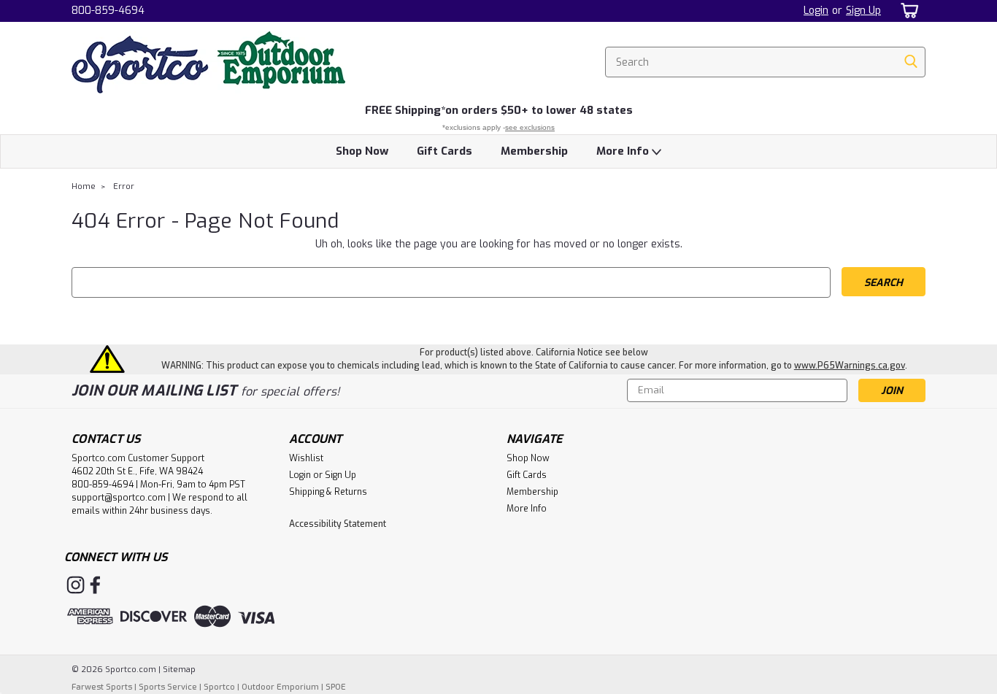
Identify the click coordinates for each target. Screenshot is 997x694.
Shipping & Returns (328, 492)
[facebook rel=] (95, 585)
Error (123, 186)
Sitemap (179, 669)
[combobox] (765, 62)
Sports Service (168, 687)
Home (84, 186)
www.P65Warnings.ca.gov (849, 365)
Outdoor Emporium (280, 687)
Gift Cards (444, 151)
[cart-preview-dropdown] (906, 10)
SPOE (336, 687)
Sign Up (863, 11)
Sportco (219, 687)
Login (816, 11)
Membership (534, 151)
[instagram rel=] (75, 585)
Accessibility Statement (337, 524)
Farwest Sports (102, 687)
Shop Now (362, 151)
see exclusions (530, 127)
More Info (624, 151)
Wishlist (306, 458)
